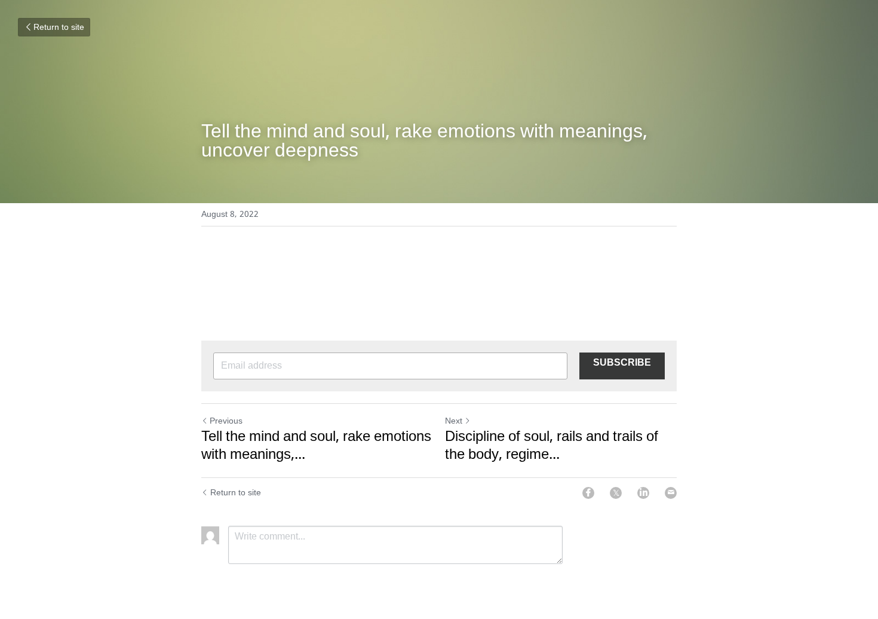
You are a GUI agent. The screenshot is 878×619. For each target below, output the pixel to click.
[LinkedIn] (643, 493)
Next (453, 421)
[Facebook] (588, 493)
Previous (226, 421)
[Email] (671, 493)
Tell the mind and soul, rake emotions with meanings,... (316, 446)
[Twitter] (616, 493)
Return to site (58, 27)
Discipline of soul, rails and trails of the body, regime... (551, 446)
